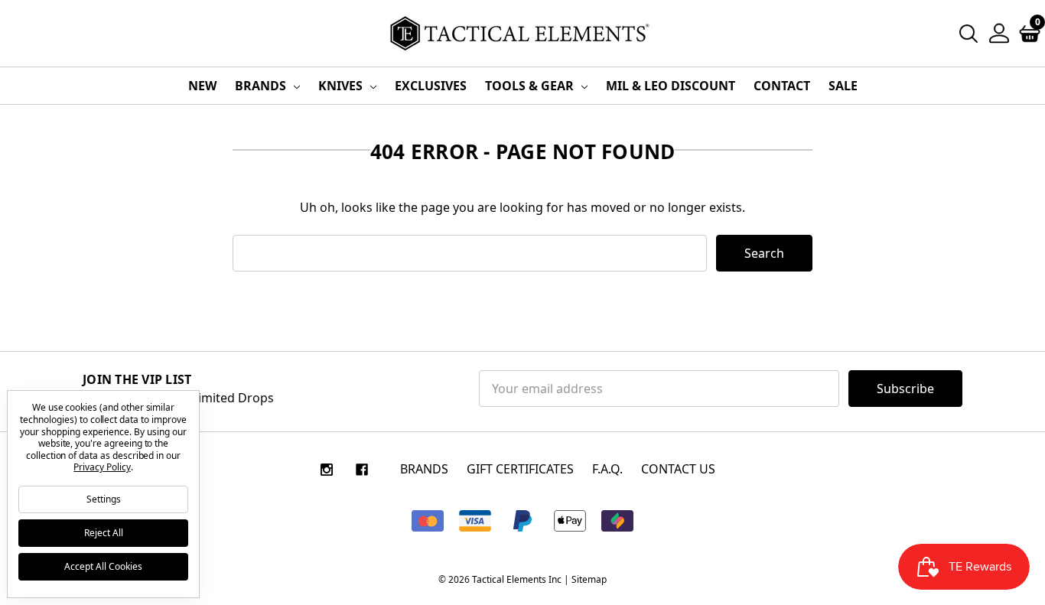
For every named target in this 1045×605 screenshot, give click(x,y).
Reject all (103, 532)
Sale (843, 85)
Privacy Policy (101, 466)
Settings (103, 499)
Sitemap (589, 579)
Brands (262, 85)
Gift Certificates (520, 468)
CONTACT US (678, 468)
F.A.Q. (607, 468)
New (202, 85)
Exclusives (431, 85)
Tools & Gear (531, 85)
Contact (782, 85)
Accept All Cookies (103, 566)
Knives (342, 85)
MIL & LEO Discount (670, 85)
